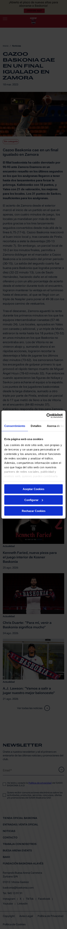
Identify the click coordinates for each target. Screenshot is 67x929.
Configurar (31, 500)
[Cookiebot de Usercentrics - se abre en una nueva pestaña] (47, 415)
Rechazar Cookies (33, 510)
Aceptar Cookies (33, 489)
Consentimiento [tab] (14, 425)
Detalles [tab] (36, 425)
